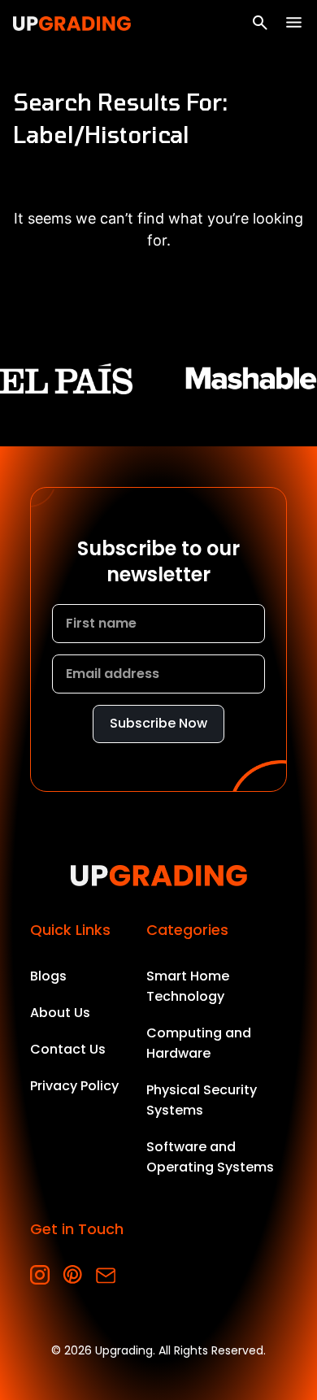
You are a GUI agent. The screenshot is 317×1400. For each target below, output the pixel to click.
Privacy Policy (74, 1085)
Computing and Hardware (198, 1043)
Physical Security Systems (201, 1100)
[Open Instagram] (40, 1275)
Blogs (48, 976)
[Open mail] (105, 1275)
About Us (60, 1012)
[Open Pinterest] (73, 1275)
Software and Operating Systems (210, 1156)
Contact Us (68, 1049)
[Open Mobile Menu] (294, 22)
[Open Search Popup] (260, 22)
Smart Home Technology (187, 986)
